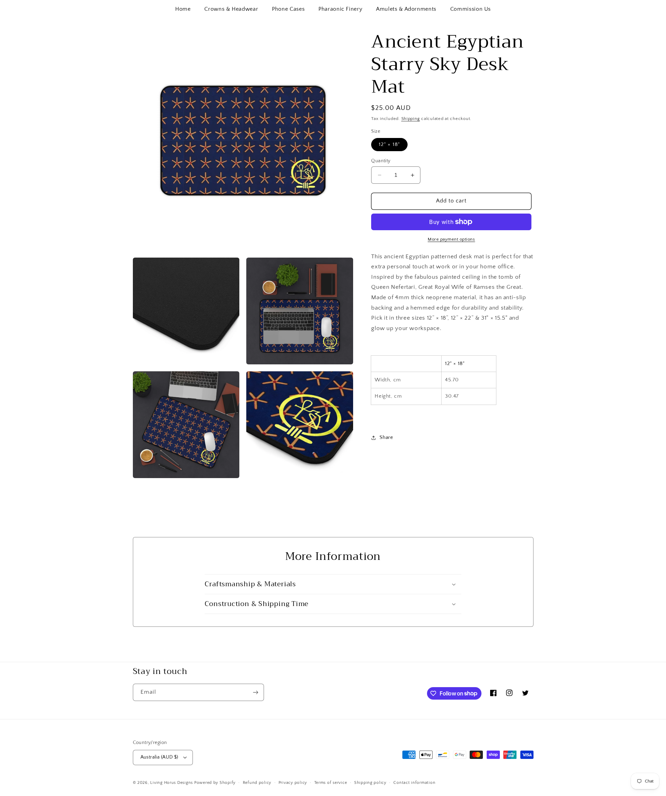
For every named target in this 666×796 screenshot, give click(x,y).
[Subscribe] (255, 692)
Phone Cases (288, 9)
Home (183, 9)
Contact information (414, 782)
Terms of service (330, 782)
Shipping (410, 118)
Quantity (380, 161)
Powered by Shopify (215, 782)
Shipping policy (370, 782)
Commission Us (470, 9)
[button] (333, 584)
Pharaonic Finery (340, 9)
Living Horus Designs (171, 782)
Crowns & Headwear (231, 9)
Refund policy (257, 782)
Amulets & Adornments (406, 9)
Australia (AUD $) (159, 757)
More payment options (451, 239)
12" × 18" (389, 144)
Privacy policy (293, 782)
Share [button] (386, 437)
